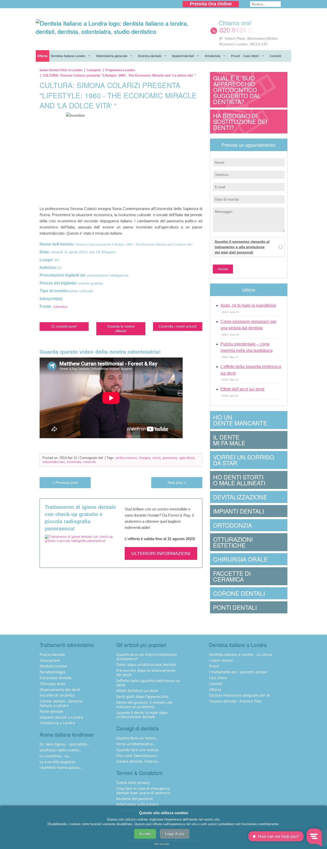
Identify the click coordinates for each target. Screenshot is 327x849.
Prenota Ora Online (211, 3)
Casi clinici (251, 56)
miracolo (89, 462)
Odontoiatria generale (111, 56)
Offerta (42, 56)
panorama (169, 458)
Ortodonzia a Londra (57, 722)
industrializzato (53, 462)
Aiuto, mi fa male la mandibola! (248, 305)
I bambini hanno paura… (61, 767)
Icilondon (60, 307)
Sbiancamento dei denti (60, 689)
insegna (144, 458)
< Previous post (65, 482)
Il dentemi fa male (229, 440)
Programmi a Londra (120, 70)
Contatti (275, 56)
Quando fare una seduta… (138, 749)
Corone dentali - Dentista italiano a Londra (61, 703)
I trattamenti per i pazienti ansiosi (238, 671)
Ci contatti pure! (64, 326)
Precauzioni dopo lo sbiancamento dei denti (145, 672)
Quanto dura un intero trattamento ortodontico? (146, 656)
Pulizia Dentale (52, 654)
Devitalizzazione (240, 497)
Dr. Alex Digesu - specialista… (65, 744)
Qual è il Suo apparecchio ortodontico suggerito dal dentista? (237, 90)
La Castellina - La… (55, 755)
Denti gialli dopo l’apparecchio (142, 696)
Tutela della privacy (133, 782)
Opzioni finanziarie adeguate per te (239, 695)
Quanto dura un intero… (137, 738)
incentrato (74, 462)
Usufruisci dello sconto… (60, 750)
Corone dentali (239, 593)
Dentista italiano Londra (68, 56)
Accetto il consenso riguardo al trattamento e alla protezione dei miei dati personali (242, 246)
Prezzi (235, 56)
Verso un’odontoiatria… (136, 743)
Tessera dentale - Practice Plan (235, 701)
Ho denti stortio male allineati (239, 480)
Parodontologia (52, 671)
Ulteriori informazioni (160, 553)
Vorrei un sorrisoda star (243, 460)
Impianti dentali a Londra (61, 717)
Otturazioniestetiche (233, 542)
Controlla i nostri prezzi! (178, 326)
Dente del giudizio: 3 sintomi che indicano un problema (144, 704)
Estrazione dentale (56, 677)
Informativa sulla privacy (137, 804)
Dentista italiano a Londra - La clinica (240, 654)
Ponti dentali (235, 607)
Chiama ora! (235, 22)
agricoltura (186, 458)
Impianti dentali (183, 56)
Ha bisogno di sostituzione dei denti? (240, 121)
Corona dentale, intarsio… (138, 761)
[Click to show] (248, 30)
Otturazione (50, 660)
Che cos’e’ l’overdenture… (137, 755)
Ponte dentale (51, 711)
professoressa (126, 458)
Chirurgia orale (240, 559)
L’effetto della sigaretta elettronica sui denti (148, 682)
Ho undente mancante (240, 420)
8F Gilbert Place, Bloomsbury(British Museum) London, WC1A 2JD (248, 41)
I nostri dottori (221, 660)
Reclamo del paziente (134, 798)
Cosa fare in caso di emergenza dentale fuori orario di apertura (143, 790)
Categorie (94, 70)
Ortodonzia (212, 56)
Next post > (177, 482)
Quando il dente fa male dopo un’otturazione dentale (142, 714)
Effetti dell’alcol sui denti (242, 389)
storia (156, 458)
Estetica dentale (149, 56)
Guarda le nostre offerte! (121, 328)
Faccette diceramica (232, 576)
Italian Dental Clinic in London (61, 70)
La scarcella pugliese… (59, 761)
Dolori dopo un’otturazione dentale (146, 664)
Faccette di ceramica (57, 695)
